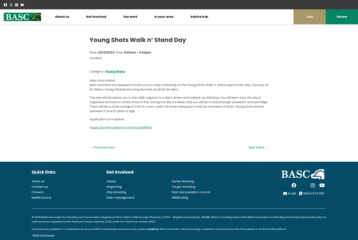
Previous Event (102, 147)
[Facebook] (5, 5)
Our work (130, 17)
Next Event (258, 147)
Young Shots (115, 71)
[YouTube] (22, 5)
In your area (163, 17)
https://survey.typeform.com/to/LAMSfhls (121, 127)
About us (62, 17)
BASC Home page (43, 235)
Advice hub (199, 17)
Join (309, 17)
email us (153, 229)
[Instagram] (16, 5)
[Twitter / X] (11, 5)
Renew (342, 17)
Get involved (96, 17)
